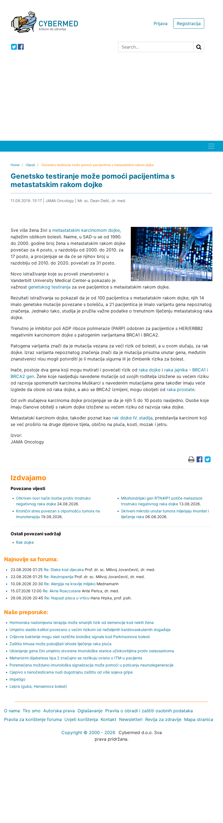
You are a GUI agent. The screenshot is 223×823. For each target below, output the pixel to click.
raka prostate (180, 389)
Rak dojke (25, 542)
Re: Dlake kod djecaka (64, 569)
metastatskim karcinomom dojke (86, 230)
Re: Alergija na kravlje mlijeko (69, 583)
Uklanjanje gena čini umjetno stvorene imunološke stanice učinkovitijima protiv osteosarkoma (92, 650)
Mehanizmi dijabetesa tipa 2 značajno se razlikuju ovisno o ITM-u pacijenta (76, 658)
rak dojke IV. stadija (132, 417)
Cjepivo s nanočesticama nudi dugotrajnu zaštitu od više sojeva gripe (71, 672)
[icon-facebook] (20, 46)
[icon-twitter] (14, 46)
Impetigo (17, 679)
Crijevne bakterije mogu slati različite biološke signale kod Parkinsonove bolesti (80, 636)
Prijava (161, 23)
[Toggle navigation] (211, 146)
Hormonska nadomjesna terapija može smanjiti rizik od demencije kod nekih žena (82, 622)
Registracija (189, 23)
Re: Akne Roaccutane (62, 590)
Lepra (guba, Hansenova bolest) (38, 686)
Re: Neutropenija (58, 576)
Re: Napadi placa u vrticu (66, 598)
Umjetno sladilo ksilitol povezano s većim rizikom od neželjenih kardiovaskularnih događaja (90, 629)
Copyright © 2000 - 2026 (88, 732)
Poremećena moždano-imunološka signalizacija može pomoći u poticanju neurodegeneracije (92, 665)
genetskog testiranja (49, 287)
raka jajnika (176, 370)
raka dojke (149, 370)
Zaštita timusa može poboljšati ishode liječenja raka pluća (61, 643)
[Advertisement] (111, 100)
